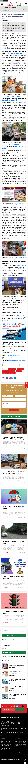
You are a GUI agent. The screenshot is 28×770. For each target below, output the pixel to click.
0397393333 (5, 320)
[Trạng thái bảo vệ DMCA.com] (4, 0)
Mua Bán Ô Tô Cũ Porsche (20, 745)
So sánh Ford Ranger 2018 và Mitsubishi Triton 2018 (15, 672)
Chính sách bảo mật (5, 741)
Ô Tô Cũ (3, 642)
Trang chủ (5, 7)
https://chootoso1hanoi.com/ (15, 358)
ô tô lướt (13, 371)
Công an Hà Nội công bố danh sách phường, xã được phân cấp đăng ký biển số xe (17, 665)
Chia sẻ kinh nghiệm (6, 645)
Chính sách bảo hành (5, 748)
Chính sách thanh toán (6, 747)
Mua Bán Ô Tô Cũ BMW (20, 742)
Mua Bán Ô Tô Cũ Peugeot (20, 744)
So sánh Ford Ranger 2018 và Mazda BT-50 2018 (17, 687)
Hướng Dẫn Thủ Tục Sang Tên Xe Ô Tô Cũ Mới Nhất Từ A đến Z (14, 657)
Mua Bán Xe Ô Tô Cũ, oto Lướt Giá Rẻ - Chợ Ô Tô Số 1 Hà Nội (13, 753)
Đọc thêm (5, 448)
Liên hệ (19, 709)
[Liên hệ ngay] (26, 387)
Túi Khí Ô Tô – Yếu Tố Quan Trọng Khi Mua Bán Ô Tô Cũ (17, 680)
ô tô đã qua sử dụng (6, 371)
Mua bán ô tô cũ (20, 369)
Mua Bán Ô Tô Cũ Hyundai (20, 741)
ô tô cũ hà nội (18, 371)
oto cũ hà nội (4, 373)
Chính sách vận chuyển (6, 744)
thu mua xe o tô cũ (12, 373)
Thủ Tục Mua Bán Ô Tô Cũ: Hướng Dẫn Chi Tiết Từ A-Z (17, 695)
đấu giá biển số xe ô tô (14, 53)
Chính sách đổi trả (5, 745)
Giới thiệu (4, 648)
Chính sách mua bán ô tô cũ (8, 639)
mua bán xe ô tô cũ (12, 369)
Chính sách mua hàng (5, 742)
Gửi (14, 410)
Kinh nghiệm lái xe (13, 7)
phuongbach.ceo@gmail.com (13, 355)
